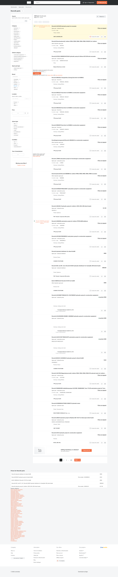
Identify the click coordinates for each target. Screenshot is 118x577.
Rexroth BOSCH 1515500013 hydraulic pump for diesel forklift (68, 358)
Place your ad (86, 450)
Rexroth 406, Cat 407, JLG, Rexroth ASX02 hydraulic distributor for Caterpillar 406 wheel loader (76, 265)
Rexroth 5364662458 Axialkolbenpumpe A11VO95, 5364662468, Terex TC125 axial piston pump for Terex (78, 388)
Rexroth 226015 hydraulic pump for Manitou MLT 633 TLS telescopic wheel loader (73, 417)
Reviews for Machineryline (39, 557)
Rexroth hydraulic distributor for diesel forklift (63, 251)
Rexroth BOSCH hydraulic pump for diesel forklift (22, 477)
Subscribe (37, 73)
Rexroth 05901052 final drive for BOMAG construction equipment (68, 107)
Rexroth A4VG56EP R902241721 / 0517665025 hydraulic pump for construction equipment (75, 295)
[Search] (35, 2)
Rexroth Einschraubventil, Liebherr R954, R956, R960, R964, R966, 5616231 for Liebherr (74, 41)
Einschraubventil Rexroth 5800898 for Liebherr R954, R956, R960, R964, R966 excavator (74, 173)
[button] (102, 36)
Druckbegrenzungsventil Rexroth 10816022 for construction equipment (70, 140)
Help (12, 553)
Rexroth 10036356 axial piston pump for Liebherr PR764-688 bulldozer (70, 221)
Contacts (13, 555)
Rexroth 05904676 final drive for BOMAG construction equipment (68, 125)
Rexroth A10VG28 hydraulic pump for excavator (64, 26)
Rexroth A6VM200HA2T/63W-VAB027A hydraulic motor (66, 403)
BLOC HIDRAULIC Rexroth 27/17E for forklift (63, 280)
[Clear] (30, 19)
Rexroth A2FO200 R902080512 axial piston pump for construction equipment (71, 236)
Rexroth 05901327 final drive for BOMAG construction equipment (68, 92)
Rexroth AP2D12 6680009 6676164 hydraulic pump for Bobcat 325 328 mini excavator (74, 56)
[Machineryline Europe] (18, 2)
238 (71, 460)
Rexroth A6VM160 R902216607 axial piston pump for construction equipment (72, 188)
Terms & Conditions (38, 550)
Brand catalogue (37, 562)
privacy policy (50, 75)
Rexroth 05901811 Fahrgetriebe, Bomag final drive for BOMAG (68, 77)
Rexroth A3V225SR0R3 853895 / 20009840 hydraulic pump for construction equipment (74, 316)
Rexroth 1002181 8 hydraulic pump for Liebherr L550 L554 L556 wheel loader (71, 206)
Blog (35, 560)
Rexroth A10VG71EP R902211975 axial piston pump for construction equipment (72, 337)
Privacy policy (36, 553)
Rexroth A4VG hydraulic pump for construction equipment (67, 432)
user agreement (58, 75)
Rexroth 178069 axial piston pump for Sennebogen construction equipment (71, 158)
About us (13, 550)
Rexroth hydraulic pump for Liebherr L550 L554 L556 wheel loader (26, 486)
